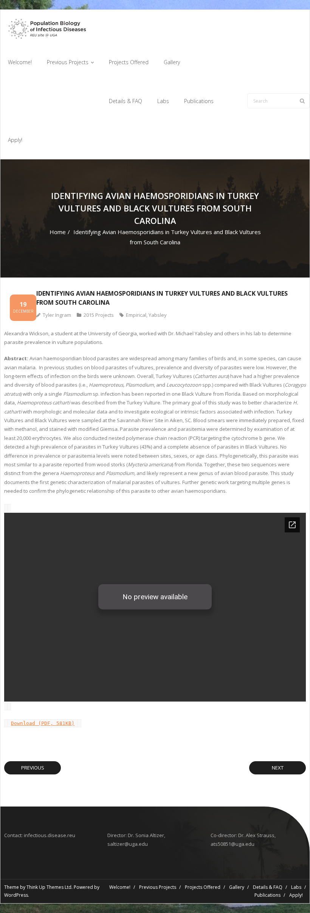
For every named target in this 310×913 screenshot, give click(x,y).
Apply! (296, 895)
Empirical (136, 315)
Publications (267, 895)
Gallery (236, 887)
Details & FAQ (267, 887)
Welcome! (119, 887)
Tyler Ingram (57, 315)
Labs (296, 887)
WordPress (16, 895)
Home (58, 232)
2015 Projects (99, 315)
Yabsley (158, 315)
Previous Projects (157, 887)
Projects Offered (202, 887)
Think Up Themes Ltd (48, 887)
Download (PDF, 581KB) (42, 723)
